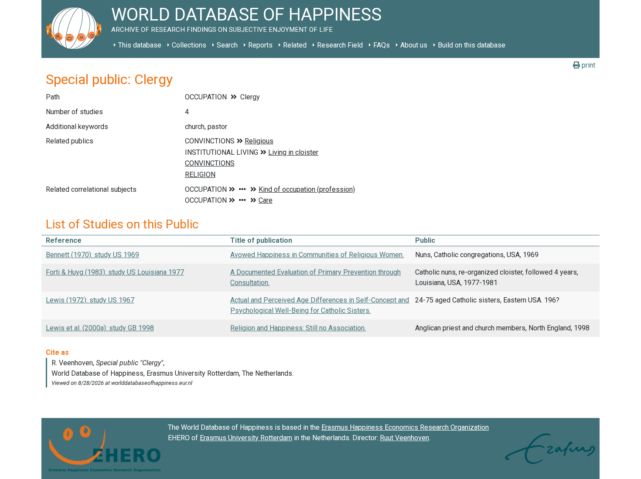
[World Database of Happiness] (76, 29)
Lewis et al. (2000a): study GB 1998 (100, 328)
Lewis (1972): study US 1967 (90, 300)
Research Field (340, 45)
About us (413, 45)
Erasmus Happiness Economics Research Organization (405, 427)
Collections (189, 45)
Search (227, 45)
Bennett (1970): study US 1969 (92, 255)
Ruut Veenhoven (404, 438)
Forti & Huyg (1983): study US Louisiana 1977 (115, 272)
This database (139, 45)
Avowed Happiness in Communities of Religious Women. (317, 255)
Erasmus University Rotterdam (246, 438)
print (587, 65)
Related (295, 45)
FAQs (381, 45)
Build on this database (471, 45)
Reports (260, 45)
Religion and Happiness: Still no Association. (298, 328)
